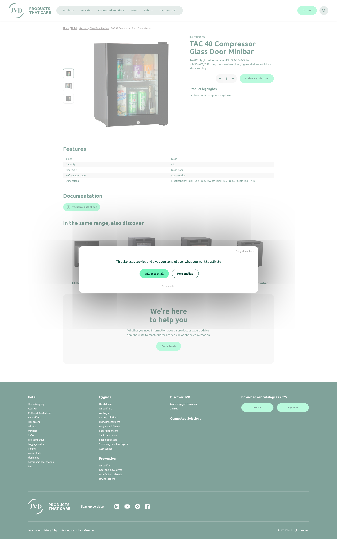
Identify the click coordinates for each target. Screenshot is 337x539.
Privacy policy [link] (169, 286)
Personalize (185, 273)
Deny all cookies (245, 251)
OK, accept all (154, 273)
